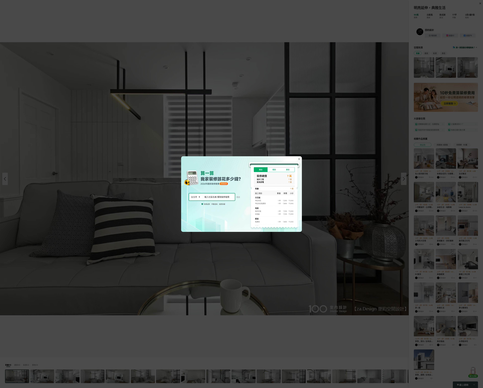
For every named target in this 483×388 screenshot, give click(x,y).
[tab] (261, 169)
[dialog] (241, 194)
